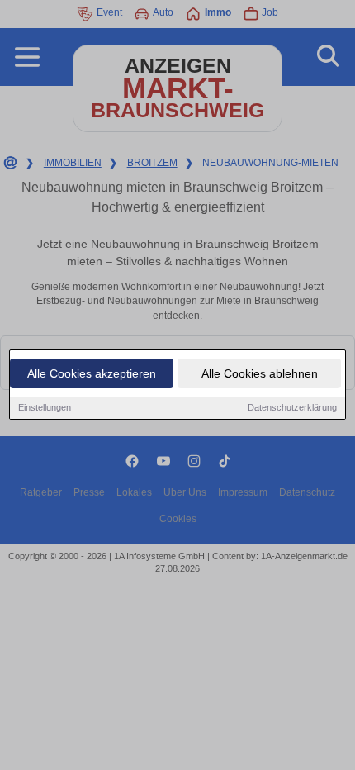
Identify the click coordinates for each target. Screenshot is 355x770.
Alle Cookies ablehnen (259, 373)
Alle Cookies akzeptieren (91, 373)
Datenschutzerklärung (292, 407)
